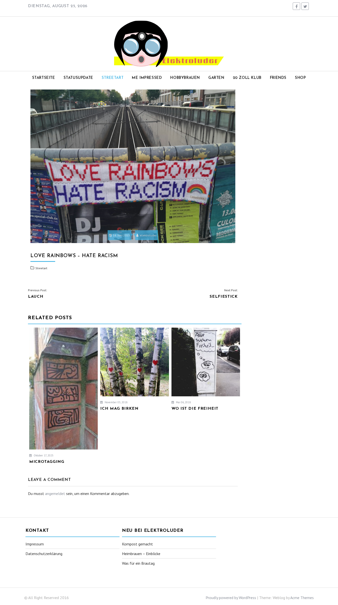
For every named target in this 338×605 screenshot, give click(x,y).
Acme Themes (302, 597)
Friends (278, 78)
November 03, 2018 (115, 402)
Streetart (112, 78)
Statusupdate (78, 78)
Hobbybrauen (185, 78)
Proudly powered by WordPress (231, 597)
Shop (300, 78)
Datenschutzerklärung (43, 553)
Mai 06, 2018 (183, 402)
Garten (216, 78)
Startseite (43, 78)
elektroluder (148, 235)
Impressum (34, 543)
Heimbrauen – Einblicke (141, 553)
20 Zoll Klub (247, 78)
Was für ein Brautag (138, 563)
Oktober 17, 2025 (43, 455)
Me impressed (147, 78)
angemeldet (55, 493)
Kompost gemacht (137, 543)
